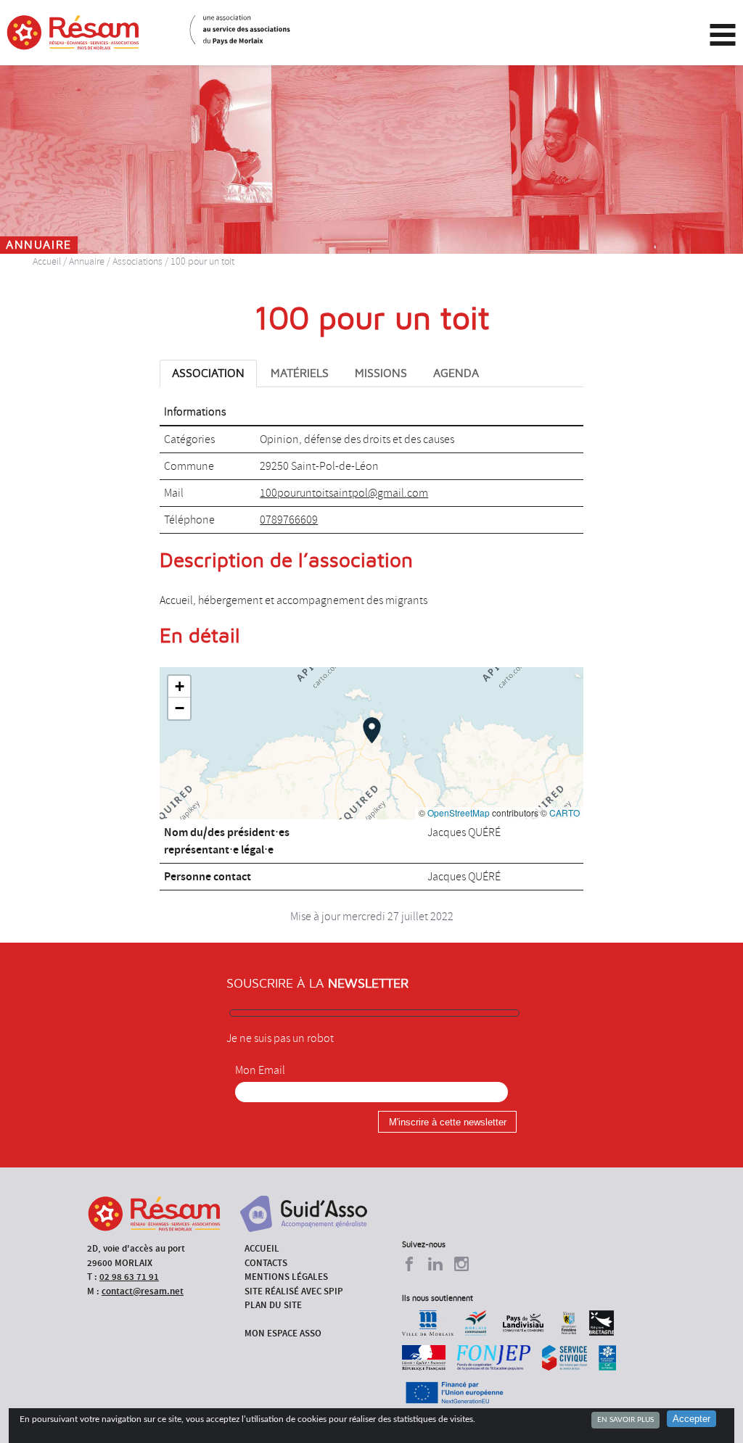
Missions (381, 373)
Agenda (456, 373)
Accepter (691, 1418)
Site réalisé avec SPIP (294, 1291)
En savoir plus (625, 1419)
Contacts (266, 1263)
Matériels (300, 373)
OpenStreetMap (458, 812)
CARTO (564, 812)
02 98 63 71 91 (129, 1276)
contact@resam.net (143, 1291)
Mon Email (260, 1070)
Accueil (47, 261)
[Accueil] (73, 33)
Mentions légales (286, 1276)
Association (208, 373)
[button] (372, 730)
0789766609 (289, 520)
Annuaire (86, 261)
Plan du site (273, 1305)
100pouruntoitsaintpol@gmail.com (344, 493)
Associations (137, 261)
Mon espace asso (283, 1333)
